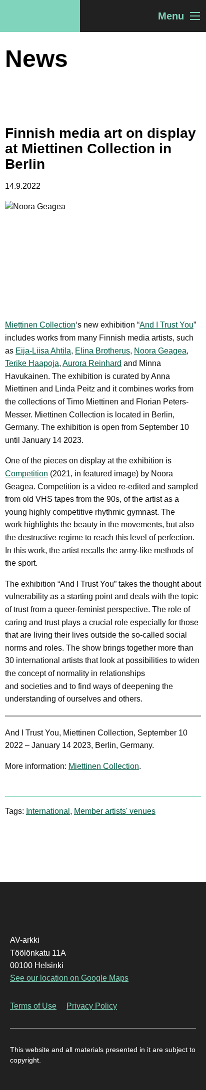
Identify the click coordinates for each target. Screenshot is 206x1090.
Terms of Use (33, 1006)
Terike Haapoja (32, 363)
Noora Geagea (160, 351)
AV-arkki (40, 16)
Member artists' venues (115, 811)
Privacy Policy (91, 1006)
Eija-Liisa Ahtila (43, 351)
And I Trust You (167, 325)
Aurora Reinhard (92, 363)
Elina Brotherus (102, 351)
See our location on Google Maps (69, 978)
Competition (26, 473)
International (48, 811)
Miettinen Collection (40, 325)
